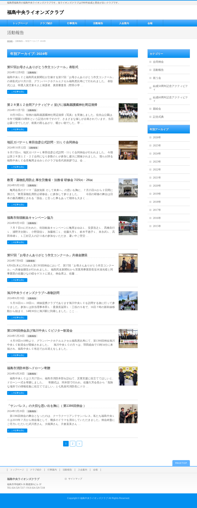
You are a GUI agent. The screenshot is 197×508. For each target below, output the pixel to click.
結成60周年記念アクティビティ (170, 99)
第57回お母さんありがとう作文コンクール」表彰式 (42, 67)
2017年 (157, 210)
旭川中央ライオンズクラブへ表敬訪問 (33, 292)
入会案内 (82, 470)
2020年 (157, 185)
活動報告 (32, 72)
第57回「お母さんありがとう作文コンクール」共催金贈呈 (47, 255)
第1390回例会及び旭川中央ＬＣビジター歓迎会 (40, 330)
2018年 (157, 201)
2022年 (157, 169)
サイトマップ (75, 479)
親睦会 (157, 108)
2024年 (157, 153)
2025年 (157, 145)
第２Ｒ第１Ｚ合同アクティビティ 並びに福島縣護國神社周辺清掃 (52, 104)
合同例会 (158, 61)
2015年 (157, 226)
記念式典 (158, 116)
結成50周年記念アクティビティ (170, 88)
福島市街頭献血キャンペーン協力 (30, 217)
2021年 (157, 177)
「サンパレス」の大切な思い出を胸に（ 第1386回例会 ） (46, 405)
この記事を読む (17, 92)
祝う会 (157, 78)
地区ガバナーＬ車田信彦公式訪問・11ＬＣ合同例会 (42, 142)
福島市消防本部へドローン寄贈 (28, 368)
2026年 (157, 137)
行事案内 (52, 470)
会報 (95, 470)
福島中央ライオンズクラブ (35, 12)
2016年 (157, 218)
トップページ (17, 470)
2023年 (157, 161)
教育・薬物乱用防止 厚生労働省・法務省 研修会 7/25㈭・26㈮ (50, 180)
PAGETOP (181, 463)
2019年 (157, 193)
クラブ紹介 (36, 470)
